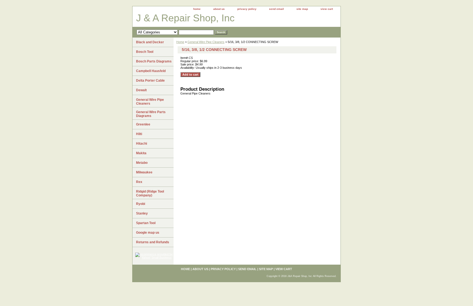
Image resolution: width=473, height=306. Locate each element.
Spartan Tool (145, 223)
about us (219, 8)
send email (276, 8)
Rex (139, 182)
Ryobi (140, 204)
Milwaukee (144, 172)
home (197, 8)
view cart (327, 8)
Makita (141, 153)
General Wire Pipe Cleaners (206, 42)
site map (302, 8)
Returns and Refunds (152, 242)
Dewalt (141, 90)
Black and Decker (150, 42)
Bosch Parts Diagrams (154, 61)
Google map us (147, 232)
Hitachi (141, 143)
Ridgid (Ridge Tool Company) (150, 193)
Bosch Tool (144, 52)
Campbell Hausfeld (151, 71)
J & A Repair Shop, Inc (185, 18)
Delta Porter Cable (150, 80)
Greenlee (143, 124)
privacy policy (246, 8)
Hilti (139, 134)
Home (180, 42)
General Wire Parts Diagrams (151, 114)
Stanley (142, 213)
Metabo (142, 163)
